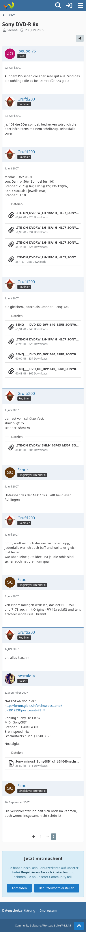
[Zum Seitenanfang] (79, 926)
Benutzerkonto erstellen (56, 888)
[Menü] (80, 5)
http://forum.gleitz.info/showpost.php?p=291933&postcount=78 (33, 707)
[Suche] (58, 5)
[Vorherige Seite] (34, 836)
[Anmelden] (69, 5)
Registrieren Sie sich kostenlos (44, 872)
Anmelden (19, 888)
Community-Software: (43, 925)
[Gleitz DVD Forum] (8, 5)
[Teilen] (80, 38)
